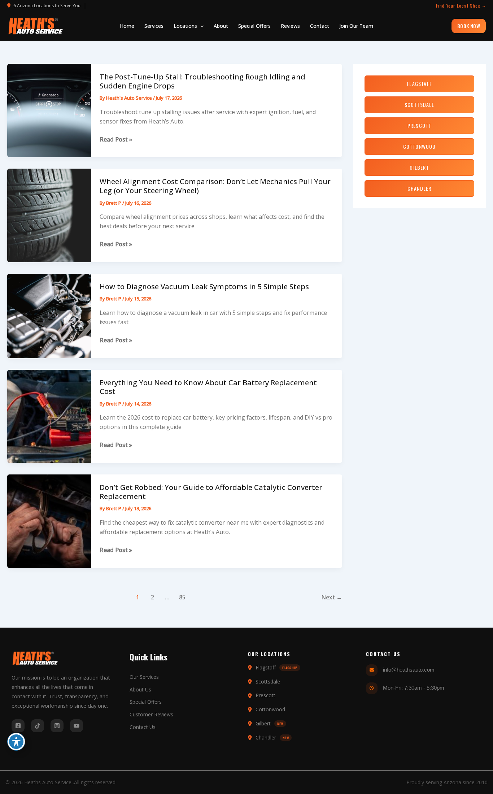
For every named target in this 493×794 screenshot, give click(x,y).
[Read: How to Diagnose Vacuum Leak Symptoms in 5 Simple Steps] (49, 315)
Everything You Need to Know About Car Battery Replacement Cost (208, 387)
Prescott (419, 125)
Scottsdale (420, 104)
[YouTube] (76, 725)
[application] (200, 26)
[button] (189, 26)
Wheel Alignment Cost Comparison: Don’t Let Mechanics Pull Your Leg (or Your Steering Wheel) (215, 186)
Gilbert (419, 167)
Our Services (144, 676)
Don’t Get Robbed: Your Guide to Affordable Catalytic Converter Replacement (211, 491)
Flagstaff (419, 83)
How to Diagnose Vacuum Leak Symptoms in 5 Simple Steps (204, 286)
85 (182, 597)
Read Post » (116, 139)
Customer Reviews (151, 714)
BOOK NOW (468, 26)
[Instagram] (57, 725)
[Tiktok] (37, 725)
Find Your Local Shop (458, 6)
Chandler (419, 188)
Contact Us (143, 727)
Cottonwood (419, 146)
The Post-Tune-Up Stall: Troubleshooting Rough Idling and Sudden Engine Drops (202, 81)
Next (331, 597)
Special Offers (146, 701)
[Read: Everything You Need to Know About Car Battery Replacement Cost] (49, 416)
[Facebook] (18, 725)
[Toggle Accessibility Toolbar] (16, 741)
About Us (140, 689)
